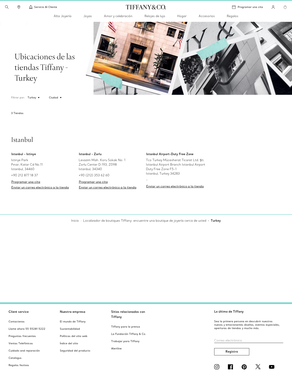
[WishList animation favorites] (285, 7)
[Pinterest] (245, 366)
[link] (19, 7)
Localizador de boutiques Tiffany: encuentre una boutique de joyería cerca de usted (144, 221)
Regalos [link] (232, 16)
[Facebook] (231, 366)
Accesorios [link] (207, 16)
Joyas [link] (87, 16)
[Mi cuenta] (273, 7)
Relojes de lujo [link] (155, 16)
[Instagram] (217, 366)
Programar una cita (250, 7)
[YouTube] (272, 366)
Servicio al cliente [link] (45, 7)
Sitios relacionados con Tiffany (128, 314)
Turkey (32, 97)
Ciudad (53, 97)
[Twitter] (258, 366)
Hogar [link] (182, 16)
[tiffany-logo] (145, 7)
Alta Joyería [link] (62, 16)
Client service (19, 312)
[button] (7, 7)
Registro (232, 351)
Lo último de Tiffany (229, 311)
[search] (7, 7)
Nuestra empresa (72, 312)
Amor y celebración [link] (118, 16)
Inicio (75, 221)
